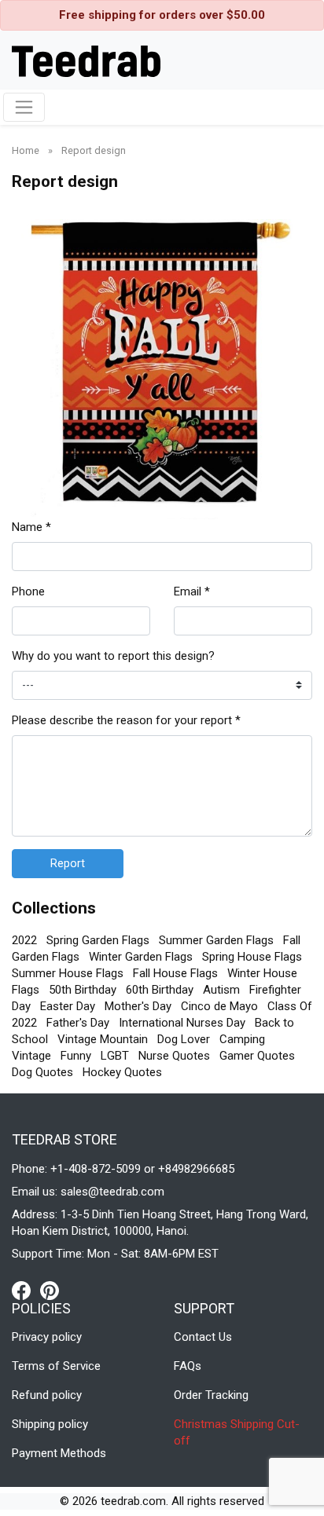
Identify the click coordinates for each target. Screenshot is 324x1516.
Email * (192, 591)
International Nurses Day (182, 1023)
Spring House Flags (252, 957)
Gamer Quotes (257, 1056)
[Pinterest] (49, 1290)
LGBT (115, 1056)
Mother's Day (138, 1006)
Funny (76, 1056)
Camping (242, 1039)
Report (67, 863)
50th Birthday (82, 990)
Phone (28, 591)
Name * (31, 527)
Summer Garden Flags (216, 940)
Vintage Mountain (102, 1039)
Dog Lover (183, 1039)
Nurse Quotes (174, 1056)
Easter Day (67, 1006)
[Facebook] (26, 1290)
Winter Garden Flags (141, 957)
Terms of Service (56, 1366)
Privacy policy (47, 1337)
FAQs (187, 1366)
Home (27, 150)
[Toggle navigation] (24, 107)
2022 (24, 940)
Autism (221, 990)
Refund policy (47, 1395)
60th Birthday (159, 990)
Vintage (31, 1056)
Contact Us (203, 1337)
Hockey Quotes (122, 1072)
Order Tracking (211, 1395)
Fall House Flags (175, 973)
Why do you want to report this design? (113, 656)
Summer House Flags (67, 973)
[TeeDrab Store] (86, 59)
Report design (93, 150)
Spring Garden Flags (97, 940)
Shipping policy (50, 1424)
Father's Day (77, 1023)
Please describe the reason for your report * (126, 720)
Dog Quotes (42, 1072)
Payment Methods (59, 1453)
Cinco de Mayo (219, 1006)
